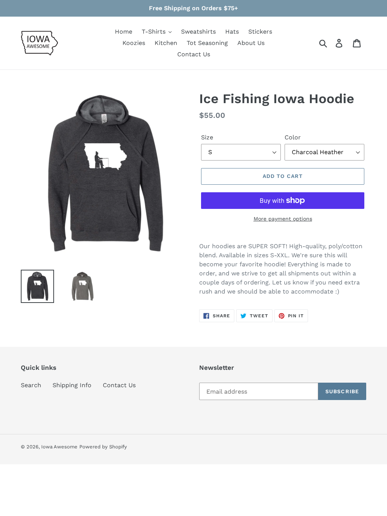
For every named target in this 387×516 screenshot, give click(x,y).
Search (31, 385)
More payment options (283, 219)
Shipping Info (72, 385)
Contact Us (119, 385)
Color (293, 137)
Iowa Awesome (59, 447)
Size (207, 137)
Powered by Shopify (103, 447)
